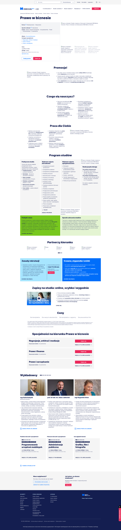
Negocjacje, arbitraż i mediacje (30, 40)
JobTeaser (22, 509)
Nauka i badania (68, 8)
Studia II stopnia (36, 500)
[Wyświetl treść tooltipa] (26, 24)
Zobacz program (47, 212)
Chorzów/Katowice (30, 36)
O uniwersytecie (47, 8)
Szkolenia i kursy (36, 510)
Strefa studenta (86, 8)
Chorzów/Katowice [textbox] (67, 2)
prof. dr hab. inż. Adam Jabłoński (58, 397)
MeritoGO (22, 500)
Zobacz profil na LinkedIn (29, 428)
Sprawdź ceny (25, 53)
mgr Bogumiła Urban (82, 397)
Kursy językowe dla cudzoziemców (37, 513)
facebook (83, 501)
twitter (88, 501)
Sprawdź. (52, 326)
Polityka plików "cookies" (61, 521)
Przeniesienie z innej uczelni (38, 515)
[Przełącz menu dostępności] (97, 2)
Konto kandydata (23, 498)
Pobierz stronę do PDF (28, 465)
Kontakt (78, 2)
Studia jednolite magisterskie (38, 498)
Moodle (21, 501)
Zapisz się (96, 8)
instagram (91, 501)
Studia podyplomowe (37, 505)
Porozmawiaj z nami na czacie (41, 481)
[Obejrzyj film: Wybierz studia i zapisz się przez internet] (39, 298)
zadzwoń (35, 484)
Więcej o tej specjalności (29, 457)
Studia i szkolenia (57, 8)
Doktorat (34, 508)
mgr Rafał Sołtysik (26, 397)
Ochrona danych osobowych (37, 521)
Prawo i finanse (26, 41)
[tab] (41, 375)
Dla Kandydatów (35, 317)
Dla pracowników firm (84, 317)
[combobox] (68, 2)
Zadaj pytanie (27, 58)
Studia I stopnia (36, 496)
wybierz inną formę (44, 484)
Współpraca (77, 8)
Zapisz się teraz (62, 321)
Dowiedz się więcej (27, 233)
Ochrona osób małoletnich (49, 521)
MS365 (21, 503)
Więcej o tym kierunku (55, 457)
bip (99, 501)
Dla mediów (84, 2)
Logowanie (90, 2)
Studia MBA (35, 506)
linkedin (85, 501)
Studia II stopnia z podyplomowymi (36, 502)
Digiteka (22, 507)
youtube (93, 501)
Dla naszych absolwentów (49, 317)
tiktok (96, 501)
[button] (67, 49)
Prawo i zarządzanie (27, 43)
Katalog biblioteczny (24, 505)
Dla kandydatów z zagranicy (67, 317)
